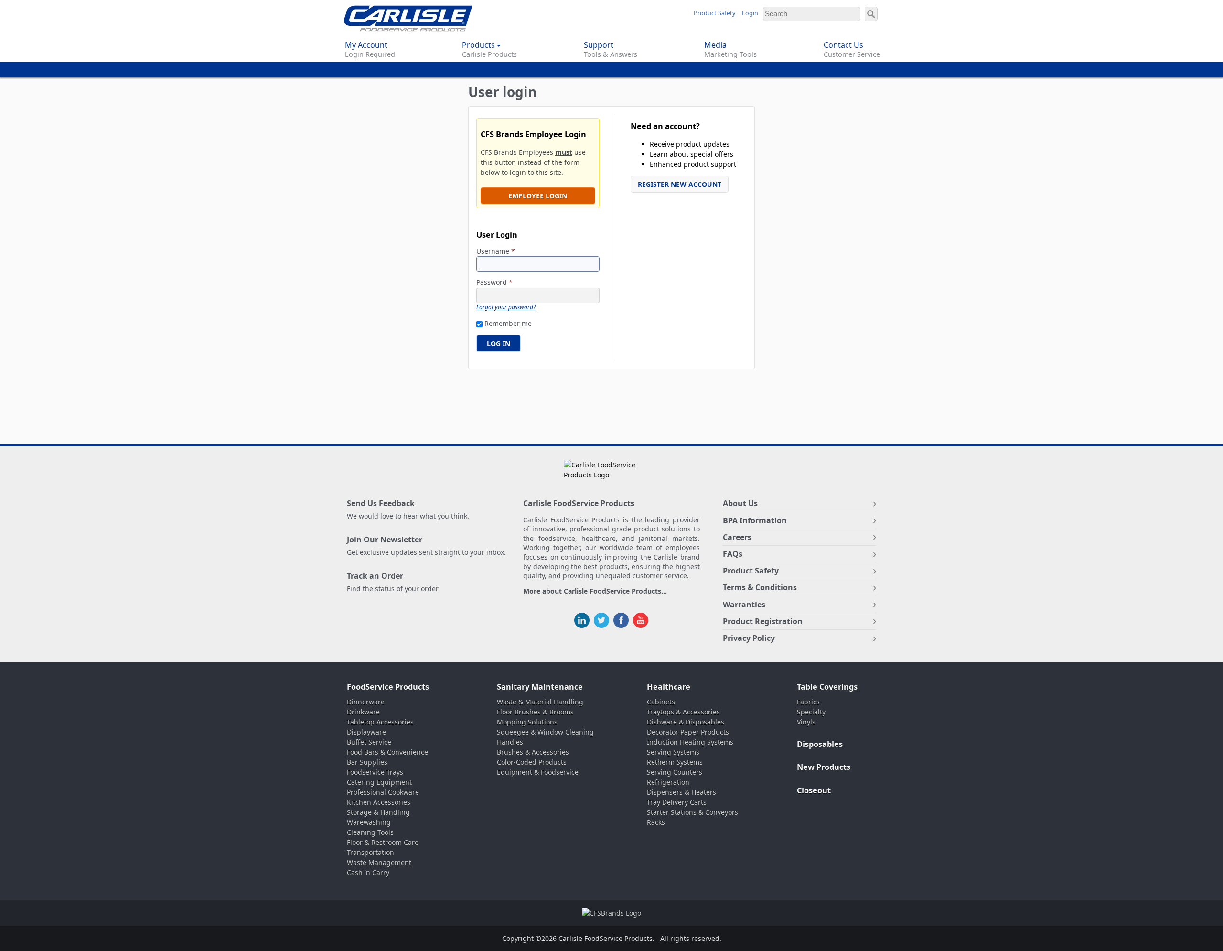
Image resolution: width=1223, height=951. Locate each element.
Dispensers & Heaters (681, 792)
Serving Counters (674, 772)
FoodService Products (388, 686)
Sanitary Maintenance (540, 686)
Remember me (508, 323)
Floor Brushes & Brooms (535, 711)
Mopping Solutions (527, 721)
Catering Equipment (379, 782)
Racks (656, 822)
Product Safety (714, 13)
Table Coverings (827, 686)
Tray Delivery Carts (677, 802)
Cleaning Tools (370, 832)
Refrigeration (668, 782)
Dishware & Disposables (685, 721)
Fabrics (808, 701)
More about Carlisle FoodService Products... (595, 591)
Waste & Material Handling (540, 701)
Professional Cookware (383, 792)
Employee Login (537, 195)
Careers (737, 537)
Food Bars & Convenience (387, 751)
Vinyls (806, 721)
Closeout (814, 790)
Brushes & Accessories (533, 751)
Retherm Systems (675, 762)
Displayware (366, 731)
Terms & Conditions (760, 587)
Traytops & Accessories (683, 711)
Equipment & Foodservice (538, 772)
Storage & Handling (378, 812)
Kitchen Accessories (378, 802)
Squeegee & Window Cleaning (545, 731)
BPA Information (755, 520)
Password (494, 283)
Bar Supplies (367, 762)
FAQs (732, 554)
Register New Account (679, 184)
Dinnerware (366, 701)
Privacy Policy (749, 638)
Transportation (370, 852)
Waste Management (379, 862)
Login (750, 13)
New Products (823, 767)
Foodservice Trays (375, 772)
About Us (740, 503)
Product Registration (763, 621)
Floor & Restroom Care (382, 842)
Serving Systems (673, 751)
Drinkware (363, 711)
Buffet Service (369, 741)
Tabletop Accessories (380, 721)
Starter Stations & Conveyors (692, 812)
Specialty (811, 711)
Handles (510, 741)
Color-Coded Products (532, 762)
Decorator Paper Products (688, 731)
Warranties (744, 604)
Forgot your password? (506, 307)
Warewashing (369, 822)
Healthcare (668, 686)
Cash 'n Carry (368, 872)
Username (495, 252)
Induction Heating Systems (690, 741)
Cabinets (661, 701)
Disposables (820, 744)
